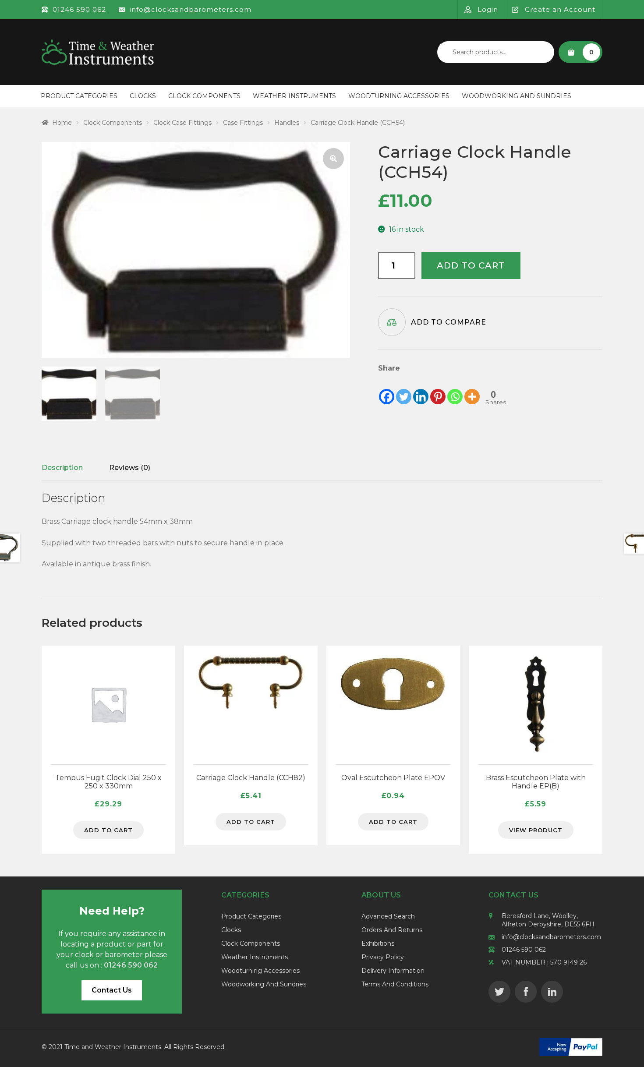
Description (62, 467)
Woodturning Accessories (398, 96)
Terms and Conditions (394, 984)
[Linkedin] (420, 389)
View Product (536, 830)
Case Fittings (243, 123)
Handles (286, 123)
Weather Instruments (294, 96)
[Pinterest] (438, 389)
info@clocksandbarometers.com (551, 937)
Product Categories (79, 96)
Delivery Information (393, 971)
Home (62, 123)
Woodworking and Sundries (516, 96)
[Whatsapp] (455, 389)
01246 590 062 (524, 950)
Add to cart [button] (108, 830)
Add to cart (471, 265)
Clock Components (204, 96)
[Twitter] (403, 389)
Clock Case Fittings (182, 123)
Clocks (143, 96)
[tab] (62, 468)
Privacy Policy (382, 957)
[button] (333, 158)
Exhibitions (377, 943)
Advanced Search (388, 916)
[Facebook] (386, 389)
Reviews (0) (129, 467)
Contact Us (112, 990)
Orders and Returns (391, 930)
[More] (472, 389)
